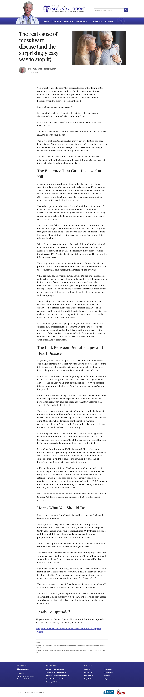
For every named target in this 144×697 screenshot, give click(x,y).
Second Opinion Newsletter (55, 669)
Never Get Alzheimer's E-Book (56, 679)
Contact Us (88, 672)
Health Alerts (68, 21)
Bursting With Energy (53, 682)
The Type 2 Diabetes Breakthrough (57, 675)
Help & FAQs (88, 675)
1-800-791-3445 (24, 669)
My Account (109, 21)
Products (46, 21)
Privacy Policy (109, 672)
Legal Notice (88, 679)
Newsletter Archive (82, 21)
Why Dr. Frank (56, 21)
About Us (87, 669)
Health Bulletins (96, 21)
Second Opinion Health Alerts (56, 672)
